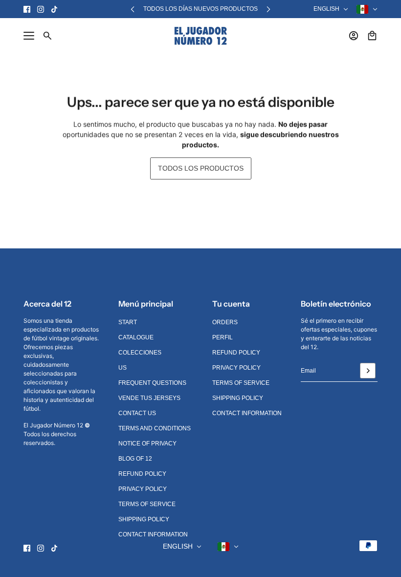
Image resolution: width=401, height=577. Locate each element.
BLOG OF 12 (135, 458)
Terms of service (147, 504)
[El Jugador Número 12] (201, 35)
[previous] (132, 9)
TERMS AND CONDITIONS (154, 428)
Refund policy (142, 473)
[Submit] (368, 370)
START (127, 322)
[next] (268, 9)
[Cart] (372, 35)
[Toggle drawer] (28, 36)
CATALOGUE (136, 337)
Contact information (153, 534)
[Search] (47, 35)
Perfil (222, 337)
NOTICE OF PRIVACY (147, 443)
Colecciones (139, 352)
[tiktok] (54, 9)
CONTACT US (137, 413)
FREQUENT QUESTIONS (152, 382)
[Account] (353, 35)
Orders (225, 322)
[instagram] (40, 9)
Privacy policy (142, 489)
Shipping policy (143, 519)
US (122, 367)
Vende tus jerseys (149, 398)
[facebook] (27, 9)
